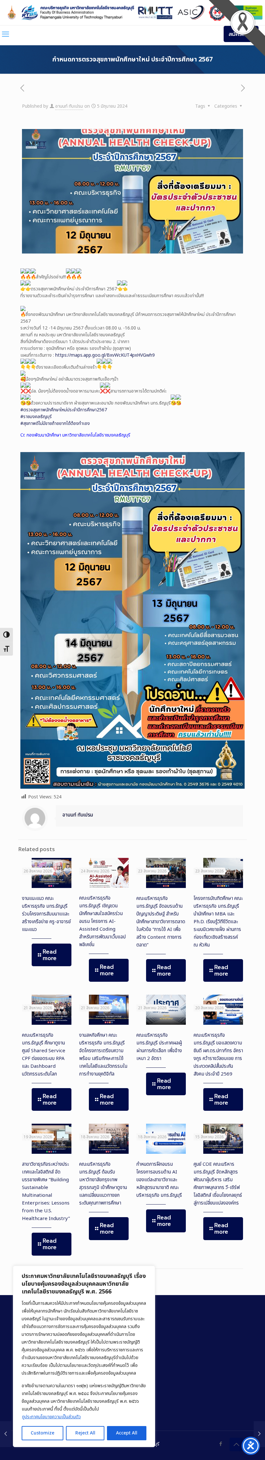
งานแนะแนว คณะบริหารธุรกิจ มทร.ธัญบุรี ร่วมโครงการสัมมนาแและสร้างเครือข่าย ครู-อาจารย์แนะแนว (46, 914)
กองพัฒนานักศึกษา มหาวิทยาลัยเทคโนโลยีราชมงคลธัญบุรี (78, 435)
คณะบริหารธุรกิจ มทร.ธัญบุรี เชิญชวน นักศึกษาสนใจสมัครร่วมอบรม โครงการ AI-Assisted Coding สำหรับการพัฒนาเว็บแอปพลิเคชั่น (102, 921)
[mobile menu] (5, 34)
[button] (132, 435)
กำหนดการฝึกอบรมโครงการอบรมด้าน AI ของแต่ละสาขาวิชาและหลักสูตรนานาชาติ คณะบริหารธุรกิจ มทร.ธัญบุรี (159, 1180)
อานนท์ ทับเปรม (69, 106)
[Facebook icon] (220, 1444)
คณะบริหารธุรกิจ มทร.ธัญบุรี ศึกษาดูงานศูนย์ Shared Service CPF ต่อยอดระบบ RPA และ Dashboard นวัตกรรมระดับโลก (43, 1055)
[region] (84, 1356)
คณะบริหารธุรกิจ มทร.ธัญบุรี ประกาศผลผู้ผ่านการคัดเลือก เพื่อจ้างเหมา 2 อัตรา (159, 1047)
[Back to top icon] (236, 1444)
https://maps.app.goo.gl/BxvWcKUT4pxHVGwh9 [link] (105, 355)
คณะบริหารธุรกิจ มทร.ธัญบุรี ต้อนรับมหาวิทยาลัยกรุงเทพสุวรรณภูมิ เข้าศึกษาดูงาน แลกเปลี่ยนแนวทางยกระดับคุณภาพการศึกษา (103, 1184)
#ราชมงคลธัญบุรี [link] (36, 416)
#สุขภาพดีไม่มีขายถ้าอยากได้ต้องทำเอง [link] (55, 423)
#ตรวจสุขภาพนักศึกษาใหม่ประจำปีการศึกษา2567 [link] (63, 409)
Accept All (126, 1433)
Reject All (85, 1433)
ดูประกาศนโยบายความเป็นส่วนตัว (51, 1416)
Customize (42, 1433)
